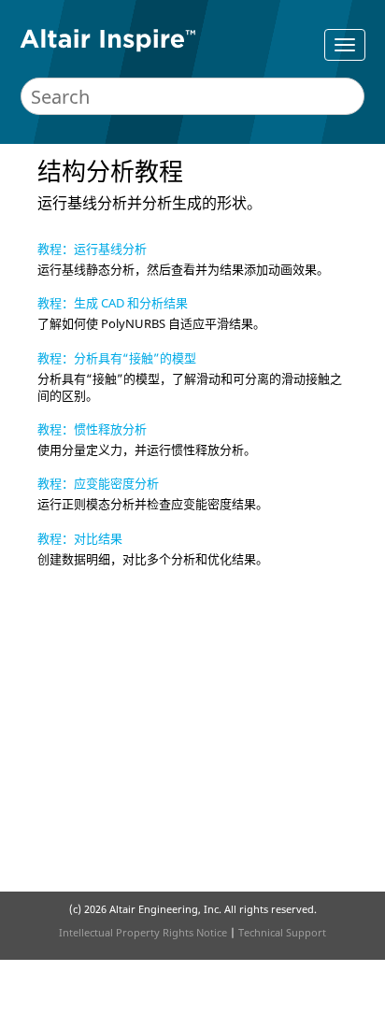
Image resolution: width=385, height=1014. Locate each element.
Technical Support (282, 932)
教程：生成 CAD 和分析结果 (112, 302)
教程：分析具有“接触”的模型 (116, 358)
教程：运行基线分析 (92, 248)
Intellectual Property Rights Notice (143, 932)
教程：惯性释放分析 (92, 429)
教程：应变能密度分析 (98, 483)
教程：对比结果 (79, 538)
